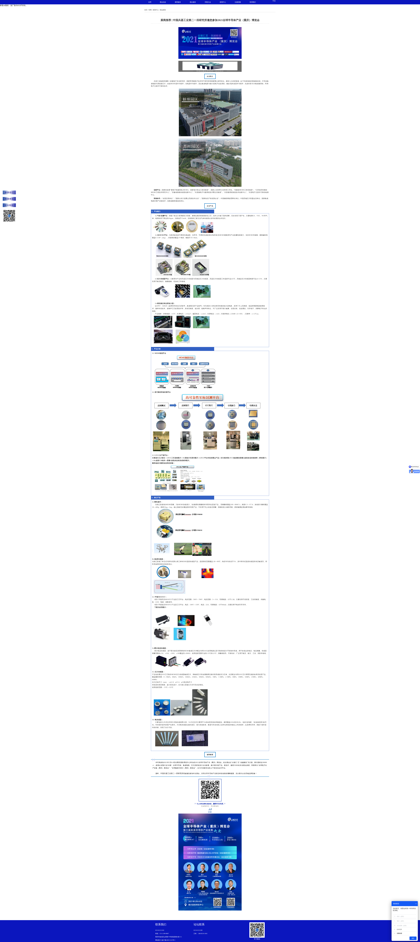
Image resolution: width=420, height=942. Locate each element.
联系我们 (253, 2)
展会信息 (163, 2)
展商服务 (178, 2)
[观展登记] (9, 199)
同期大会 (208, 2)
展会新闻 (163, 10)
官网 (150, 10)
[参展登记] (9, 193)
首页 (149, 2)
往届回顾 (238, 2)
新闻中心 (223, 2)
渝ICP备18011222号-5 (168, 940)
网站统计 (158, 940)
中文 (274, 1)
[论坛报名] (9, 205)
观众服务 (193, 2)
